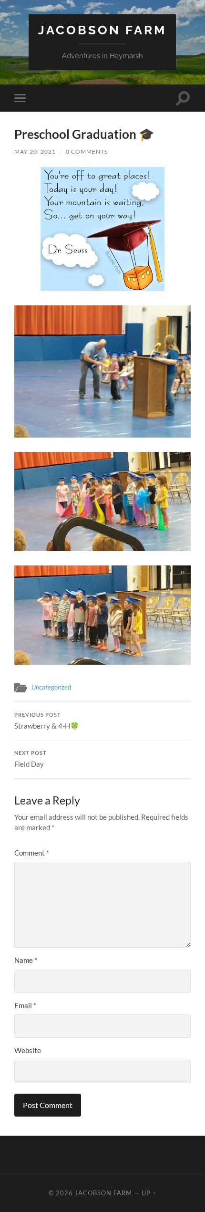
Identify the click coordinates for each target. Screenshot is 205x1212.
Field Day (30, 759)
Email (25, 1005)
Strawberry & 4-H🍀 (46, 721)
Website (27, 1050)
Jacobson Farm (102, 29)
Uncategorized (51, 687)
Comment (31, 852)
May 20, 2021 (35, 151)
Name (25, 960)
